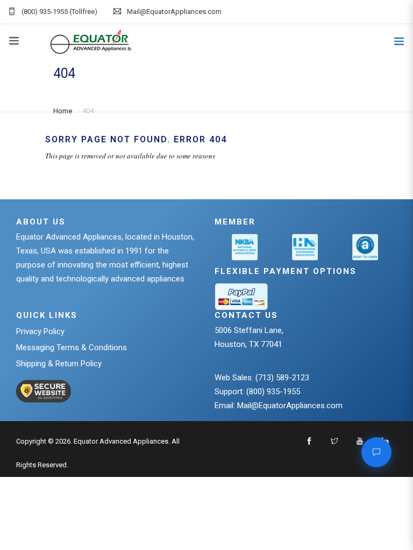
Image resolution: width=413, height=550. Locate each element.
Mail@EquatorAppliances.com (174, 12)
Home (62, 111)
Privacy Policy (40, 331)
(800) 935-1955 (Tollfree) (59, 12)
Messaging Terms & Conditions (71, 347)
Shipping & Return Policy (59, 363)
